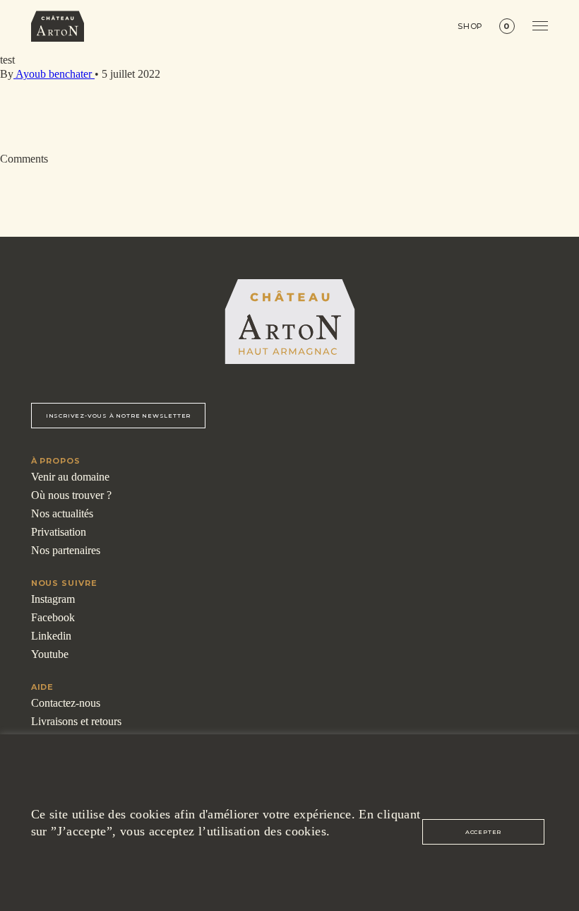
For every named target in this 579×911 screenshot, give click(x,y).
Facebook (53, 617)
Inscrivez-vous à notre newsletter (118, 415)
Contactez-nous (65, 703)
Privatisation (58, 532)
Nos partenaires (65, 550)
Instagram (53, 599)
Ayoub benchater (54, 74)
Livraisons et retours (76, 721)
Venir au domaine (70, 477)
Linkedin (51, 636)
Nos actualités (62, 513)
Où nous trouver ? (71, 495)
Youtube (49, 654)
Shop (471, 26)
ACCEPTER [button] (483, 831)
